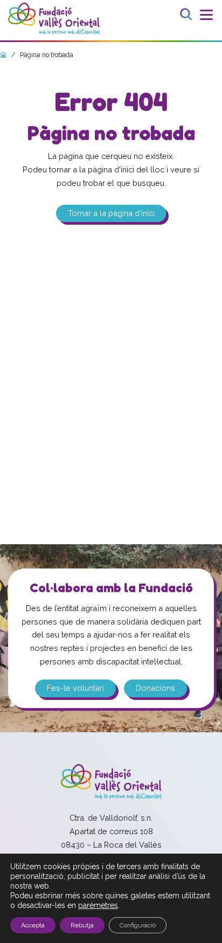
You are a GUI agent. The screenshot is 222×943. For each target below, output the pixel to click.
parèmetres (98, 905)
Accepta (33, 925)
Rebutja (82, 925)
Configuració (138, 925)
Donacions (155, 687)
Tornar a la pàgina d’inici (111, 213)
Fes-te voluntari (75, 687)
